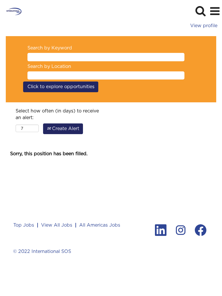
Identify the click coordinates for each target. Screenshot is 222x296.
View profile (203, 25)
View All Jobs (56, 225)
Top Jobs (23, 225)
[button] (215, 11)
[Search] (200, 11)
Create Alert (65, 128)
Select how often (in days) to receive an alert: (57, 114)
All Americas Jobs (99, 225)
